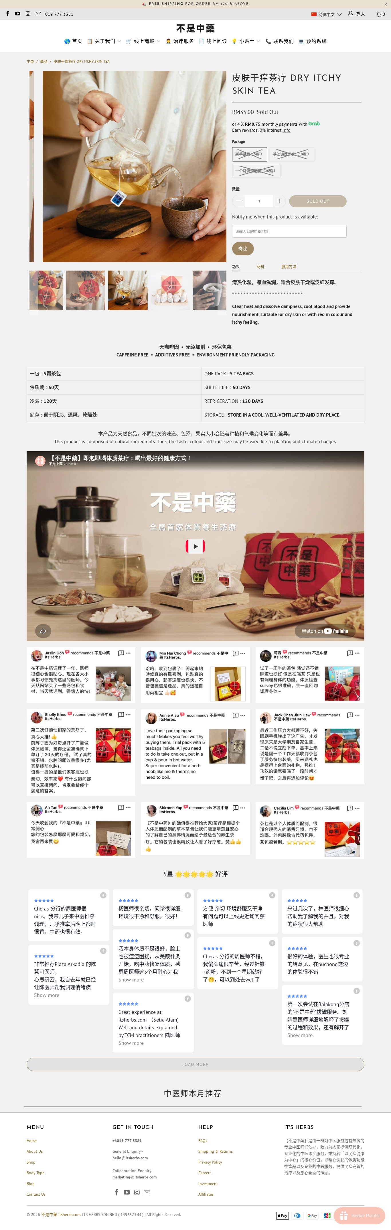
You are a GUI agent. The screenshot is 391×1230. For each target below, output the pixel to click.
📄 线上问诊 (212, 41)
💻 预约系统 (312, 41)
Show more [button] (131, 979)
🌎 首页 (73, 41)
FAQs (202, 1140)
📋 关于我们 (101, 41)
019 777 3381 (59, 14)
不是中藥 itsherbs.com (60, 1214)
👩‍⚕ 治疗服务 (179, 41)
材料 (260, 266)
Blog (31, 1183)
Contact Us (36, 1194)
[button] (326, 14)
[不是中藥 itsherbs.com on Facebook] (7, 14)
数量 (236, 188)
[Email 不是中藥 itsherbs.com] (38, 14)
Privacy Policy (210, 1162)
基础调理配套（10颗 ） (292, 154)
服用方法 (288, 266)
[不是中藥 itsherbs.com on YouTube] (18, 14)
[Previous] (33, 166)
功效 (236, 266)
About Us (35, 1151)
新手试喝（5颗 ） (249, 154)
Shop (31, 1162)
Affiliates (206, 1194)
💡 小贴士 (243, 41)
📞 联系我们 (279, 41)
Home (32, 1140)
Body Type (35, 1172)
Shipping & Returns (215, 1151)
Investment (208, 1183)
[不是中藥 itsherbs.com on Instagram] (28, 14)
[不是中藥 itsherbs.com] (195, 28)
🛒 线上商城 (140, 41)
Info (287, 130)
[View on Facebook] (103, 895)
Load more (195, 1064)
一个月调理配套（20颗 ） (256, 170)
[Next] (222, 166)
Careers (204, 1172)
